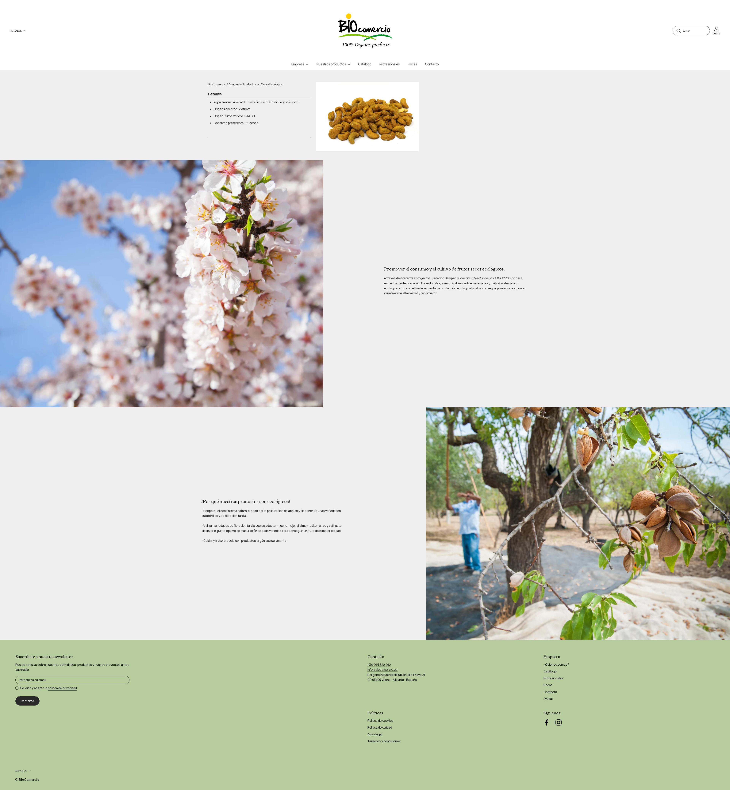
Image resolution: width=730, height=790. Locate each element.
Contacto (432, 64)
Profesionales (389, 64)
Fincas (412, 64)
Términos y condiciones (384, 741)
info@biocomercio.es (382, 669)
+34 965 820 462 (379, 665)
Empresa (297, 64)
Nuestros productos (331, 64)
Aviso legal (374, 734)
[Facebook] (547, 722)
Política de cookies (380, 720)
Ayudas (549, 699)
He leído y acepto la (48, 688)
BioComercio (217, 84)
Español (16, 31)
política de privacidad (62, 688)
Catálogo (364, 64)
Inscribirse (27, 701)
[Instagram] (558, 722)
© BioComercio (27, 779)
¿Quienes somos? (556, 664)
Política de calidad (379, 727)
